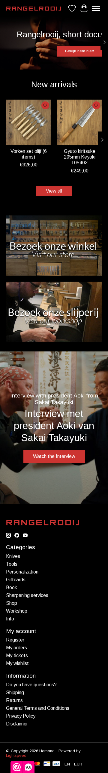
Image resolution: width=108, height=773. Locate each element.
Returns (14, 700)
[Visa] (56, 764)
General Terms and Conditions (37, 708)
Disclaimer (17, 723)
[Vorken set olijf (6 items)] (28, 122)
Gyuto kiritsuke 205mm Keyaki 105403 (79, 157)
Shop (11, 603)
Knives (13, 556)
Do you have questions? (31, 684)
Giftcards (16, 579)
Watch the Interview (54, 456)
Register (15, 639)
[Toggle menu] (96, 8)
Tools (11, 564)
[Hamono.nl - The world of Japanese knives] (33, 8)
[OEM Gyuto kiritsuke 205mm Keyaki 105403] (79, 122)
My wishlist (17, 663)
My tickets (17, 655)
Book (11, 587)
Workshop (16, 611)
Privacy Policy (20, 716)
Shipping (15, 692)
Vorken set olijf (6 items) (28, 154)
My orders (16, 647)
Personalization (22, 571)
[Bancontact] (47, 764)
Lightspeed (16, 755)
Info (10, 618)
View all (54, 190)
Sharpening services (27, 595)
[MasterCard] (37, 764)
